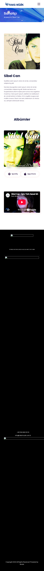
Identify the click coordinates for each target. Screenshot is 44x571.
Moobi (22, 564)
